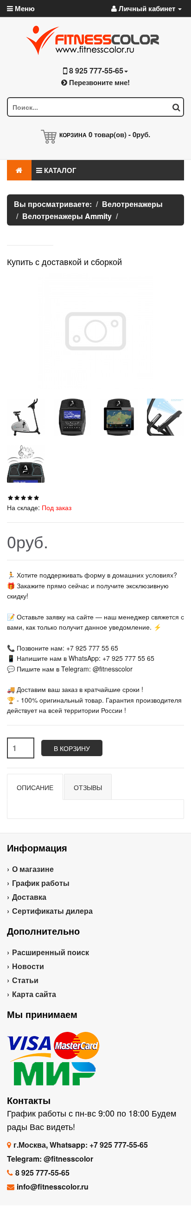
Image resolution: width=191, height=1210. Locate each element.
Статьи (25, 980)
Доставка (29, 896)
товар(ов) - (119, 134)
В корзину (72, 748)
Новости (28, 966)
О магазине (33, 869)
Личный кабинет (147, 8)
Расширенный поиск (50, 952)
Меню (24, 8)
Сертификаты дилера (52, 910)
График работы (41, 883)
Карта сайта (34, 994)
